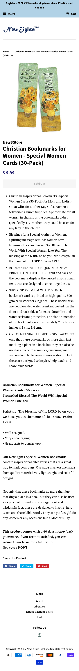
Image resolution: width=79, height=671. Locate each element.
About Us (39, 606)
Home (6, 51)
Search (39, 601)
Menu (11, 13)
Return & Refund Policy (39, 611)
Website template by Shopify (57, 649)
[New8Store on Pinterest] (39, 635)
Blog (39, 617)
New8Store (33, 649)
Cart (73, 14)
